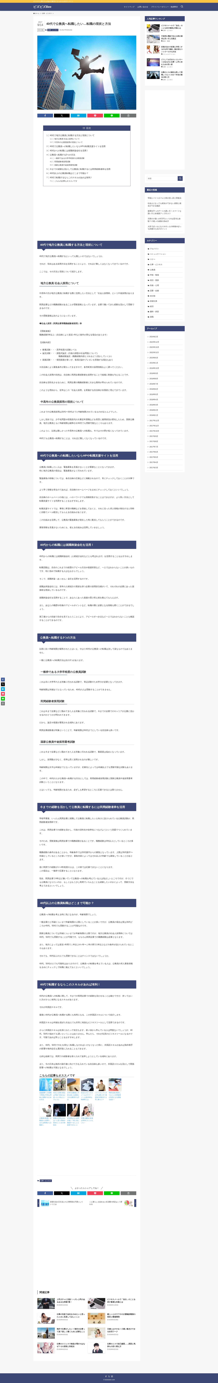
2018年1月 (153, 415)
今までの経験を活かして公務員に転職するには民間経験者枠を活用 (80, 169)
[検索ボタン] (182, 7)
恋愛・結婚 (154, 291)
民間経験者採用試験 (62, 162)
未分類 (152, 296)
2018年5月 (153, 394)
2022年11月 (154, 352)
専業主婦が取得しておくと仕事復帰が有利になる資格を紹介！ (115, 1096)
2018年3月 (153, 405)
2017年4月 (153, 462)
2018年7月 (153, 384)
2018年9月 (153, 373)
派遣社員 (153, 301)
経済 (152, 306)
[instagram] (112, 1376)
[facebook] (106, 1376)
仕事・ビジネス (53, 30)
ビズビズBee (42, 6)
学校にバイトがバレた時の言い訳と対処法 (164, 198)
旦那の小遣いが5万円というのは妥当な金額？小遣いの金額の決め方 (164, 220)
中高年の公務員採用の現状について (68, 142)
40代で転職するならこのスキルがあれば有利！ (71, 177)
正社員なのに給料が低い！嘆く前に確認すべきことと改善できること (73, 1121)
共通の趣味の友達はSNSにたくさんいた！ (87, 1120)
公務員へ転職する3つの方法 (62, 155)
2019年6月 (153, 358)
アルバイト (154, 249)
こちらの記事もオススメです (65, 181)
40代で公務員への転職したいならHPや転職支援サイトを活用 (77, 146)
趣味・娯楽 (154, 312)
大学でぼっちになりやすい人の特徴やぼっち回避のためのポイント (164, 227)
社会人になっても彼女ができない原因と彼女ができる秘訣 (164, 204)
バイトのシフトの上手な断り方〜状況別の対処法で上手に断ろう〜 (101, 1096)
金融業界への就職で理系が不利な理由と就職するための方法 (45, 1096)
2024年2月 (153, 337)
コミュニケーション (158, 254)
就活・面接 (154, 280)
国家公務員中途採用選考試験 (65, 165)
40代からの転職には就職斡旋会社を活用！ (69, 151)
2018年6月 (153, 389)
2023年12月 (154, 342)
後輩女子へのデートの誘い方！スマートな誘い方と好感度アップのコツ (164, 212)
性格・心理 (154, 285)
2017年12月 (154, 421)
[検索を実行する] (180, 178)
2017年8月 (153, 441)
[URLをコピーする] (128, 115)
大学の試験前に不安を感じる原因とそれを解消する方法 (73, 1096)
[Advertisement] (86, 211)
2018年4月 (153, 399)
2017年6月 (153, 452)
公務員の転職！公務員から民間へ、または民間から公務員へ (45, 1121)
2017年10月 (154, 431)
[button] (45, 115)
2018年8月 (153, 379)
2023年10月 (154, 347)
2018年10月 (154, 368)
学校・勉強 (154, 275)
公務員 (152, 270)
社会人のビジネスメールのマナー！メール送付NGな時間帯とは (87, 1096)
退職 (152, 317)
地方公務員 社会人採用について (67, 139)
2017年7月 (153, 447)
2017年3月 (153, 468)
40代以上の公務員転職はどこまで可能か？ (69, 173)
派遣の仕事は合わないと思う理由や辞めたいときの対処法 (59, 1121)
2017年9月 (153, 436)
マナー (152, 259)
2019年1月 (153, 363)
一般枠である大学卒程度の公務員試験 (69, 158)
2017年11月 (154, 426)
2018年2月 (153, 410)
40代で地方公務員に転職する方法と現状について (72, 135)
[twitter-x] (109, 1376)
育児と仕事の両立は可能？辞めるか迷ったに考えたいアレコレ (59, 1096)
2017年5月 (153, 457)
